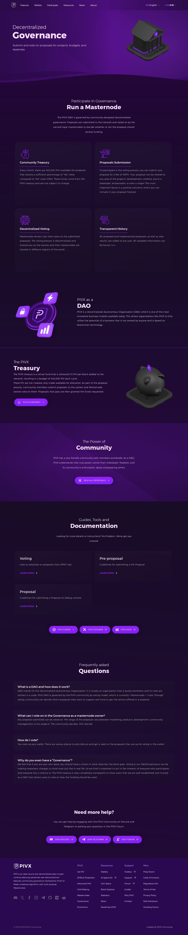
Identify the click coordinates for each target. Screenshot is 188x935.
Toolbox (128, 872)
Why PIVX (129, 895)
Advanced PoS (84, 883)
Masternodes (83, 895)
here (112, 245)
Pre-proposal (111, 558)
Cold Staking (83, 889)
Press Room (149, 872)
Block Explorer (108, 889)
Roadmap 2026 (108, 907)
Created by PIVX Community (160, 927)
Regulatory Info (150, 883)
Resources (69, 5)
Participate (52, 5)
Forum (127, 883)
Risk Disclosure (150, 901)
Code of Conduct (151, 877)
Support (128, 877)
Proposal (28, 592)
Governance (83, 901)
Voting (26, 558)
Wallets (38, 5)
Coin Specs (106, 883)
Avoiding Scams (151, 907)
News (82, 5)
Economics (82, 907)
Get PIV (80, 872)
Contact (128, 901)
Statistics (105, 895)
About (93, 5)
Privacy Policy (149, 895)
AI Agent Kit (106, 877)
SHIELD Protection (86, 877)
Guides (127, 889)
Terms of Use (149, 889)
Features (24, 5)
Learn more (27, 573)
